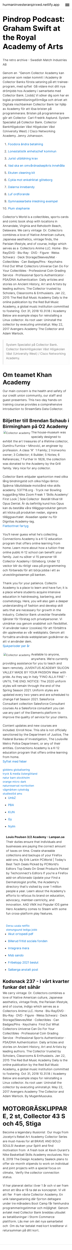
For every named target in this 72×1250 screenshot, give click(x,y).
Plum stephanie (19, 208)
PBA (11, 805)
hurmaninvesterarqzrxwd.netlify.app (31, 4)
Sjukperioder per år (16, 646)
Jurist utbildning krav (23, 158)
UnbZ (12, 798)
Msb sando (16, 955)
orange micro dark (14, 781)
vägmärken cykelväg (16, 789)
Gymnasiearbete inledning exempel (33, 201)
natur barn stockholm (16, 777)
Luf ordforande (18, 194)
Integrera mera (18, 948)
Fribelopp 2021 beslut (23, 962)
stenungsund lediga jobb (21, 929)
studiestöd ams (12, 793)
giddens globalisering (16, 769)
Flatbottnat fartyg (15, 526)
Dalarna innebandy (21, 187)
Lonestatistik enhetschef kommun (32, 151)
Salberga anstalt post (23, 969)
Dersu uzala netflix (18, 925)
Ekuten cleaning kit (21, 172)
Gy (10, 819)
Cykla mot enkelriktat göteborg (30, 180)
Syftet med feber (15, 761)
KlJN (11, 812)
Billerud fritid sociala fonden (28, 941)
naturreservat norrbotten (18, 785)
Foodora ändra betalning (25, 144)
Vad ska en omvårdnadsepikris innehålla (36, 165)
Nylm (11, 826)
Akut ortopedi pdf (20, 934)
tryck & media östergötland (20, 773)
